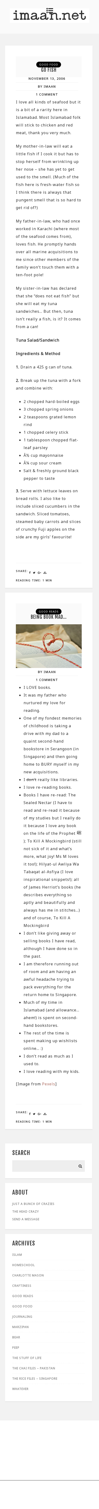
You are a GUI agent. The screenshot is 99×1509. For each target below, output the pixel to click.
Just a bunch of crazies (33, 1204)
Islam (17, 1255)
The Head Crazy (25, 1211)
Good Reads (49, 611)
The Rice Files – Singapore (34, 1379)
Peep (15, 1348)
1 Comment (47, 94)
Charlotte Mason (28, 1275)
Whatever (20, 1389)
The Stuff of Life (27, 1358)
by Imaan (47, 86)
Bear (16, 1337)
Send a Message (25, 1219)
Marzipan (20, 1327)
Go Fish (48, 70)
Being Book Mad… (49, 617)
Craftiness (21, 1286)
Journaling (22, 1317)
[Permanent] (49, 666)
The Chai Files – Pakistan (33, 1368)
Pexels (48, 1084)
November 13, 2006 (47, 78)
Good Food (48, 64)
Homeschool (23, 1265)
